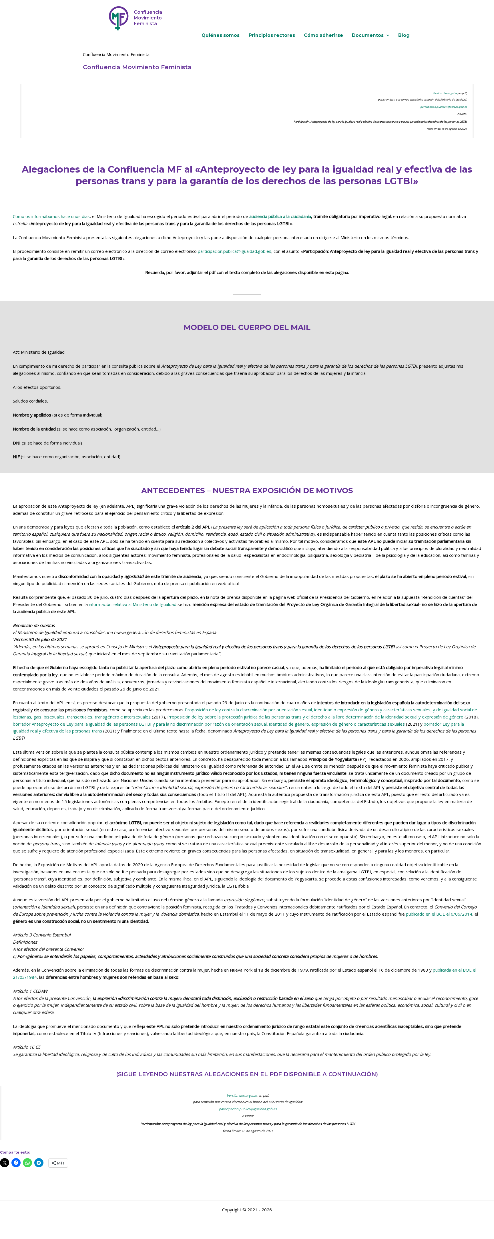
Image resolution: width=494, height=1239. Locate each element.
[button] (386, 35)
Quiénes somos (221, 35)
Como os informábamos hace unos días (51, 216)
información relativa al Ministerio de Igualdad (132, 604)
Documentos (368, 35)
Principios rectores (272, 35)
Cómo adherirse (323, 35)
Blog (404, 35)
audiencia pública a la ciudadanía (280, 216)
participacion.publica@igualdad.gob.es (443, 107)
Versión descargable (445, 93)
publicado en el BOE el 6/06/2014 (439, 914)
